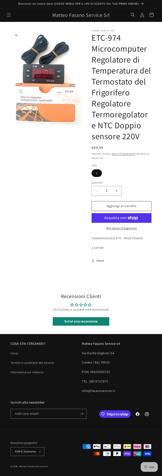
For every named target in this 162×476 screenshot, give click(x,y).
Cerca (14, 353)
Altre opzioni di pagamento (121, 228)
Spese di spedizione (123, 153)
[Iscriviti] (81, 414)
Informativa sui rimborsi (27, 372)
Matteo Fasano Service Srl (33, 466)
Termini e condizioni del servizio (32, 363)
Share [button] (100, 260)
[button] (9, 15)
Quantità (97, 182)
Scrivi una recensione (81, 321)
